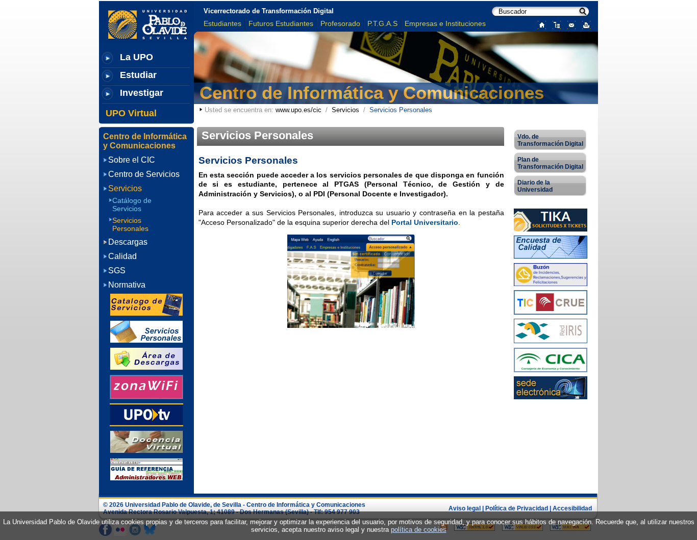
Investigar (141, 93)
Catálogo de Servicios (132, 204)
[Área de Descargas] (146, 358)
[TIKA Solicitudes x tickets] (550, 219)
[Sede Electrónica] (550, 387)
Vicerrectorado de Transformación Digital (269, 11)
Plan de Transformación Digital (550, 163)
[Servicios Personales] (146, 331)
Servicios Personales (130, 224)
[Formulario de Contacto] (569, 24)
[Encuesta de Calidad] (550, 246)
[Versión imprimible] (584, 24)
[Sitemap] (554, 24)
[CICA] (550, 359)
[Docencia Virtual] (146, 441)
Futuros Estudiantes (280, 23)
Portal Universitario (424, 222)
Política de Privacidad (516, 508)
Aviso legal (465, 508)
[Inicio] (539, 24)
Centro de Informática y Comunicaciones (372, 92)
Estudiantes (222, 23)
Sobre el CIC (131, 160)
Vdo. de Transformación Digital (550, 140)
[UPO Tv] (146, 414)
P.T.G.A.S (382, 23)
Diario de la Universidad (535, 186)
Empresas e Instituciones (445, 23)
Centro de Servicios (144, 174)
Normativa (126, 284)
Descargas (127, 242)
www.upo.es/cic (298, 110)
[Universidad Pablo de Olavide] (351, 281)
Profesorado (340, 23)
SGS (117, 270)
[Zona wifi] (146, 386)
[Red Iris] (550, 330)
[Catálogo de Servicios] (146, 304)
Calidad (122, 256)
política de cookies (418, 529)
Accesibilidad (572, 508)
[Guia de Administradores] (146, 468)
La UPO (136, 57)
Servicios (345, 110)
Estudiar (138, 75)
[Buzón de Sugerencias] (550, 273)
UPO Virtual (131, 113)
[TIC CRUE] (550, 301)
